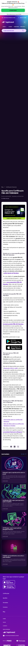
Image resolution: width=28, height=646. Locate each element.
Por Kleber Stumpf (5, 198)
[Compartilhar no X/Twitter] (18, 446)
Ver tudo (23, 454)
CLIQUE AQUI (13, 10)
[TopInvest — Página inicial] (8, 22)
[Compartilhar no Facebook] (11, 446)
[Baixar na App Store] (14, 582)
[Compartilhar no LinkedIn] (14, 446)
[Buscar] (23, 30)
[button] (24, 22)
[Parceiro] (7, 641)
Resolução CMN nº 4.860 (11, 368)
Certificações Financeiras (11, 187)
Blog (2, 187)
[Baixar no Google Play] (14, 587)
